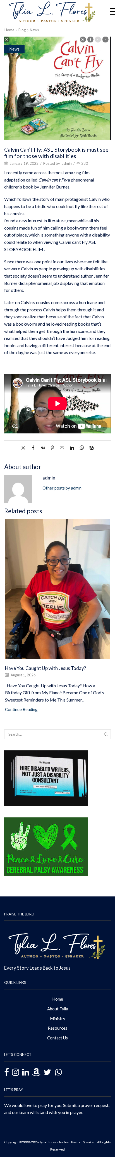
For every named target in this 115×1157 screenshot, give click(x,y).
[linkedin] (72, 448)
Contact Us (57, 1037)
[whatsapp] (82, 448)
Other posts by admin (62, 487)
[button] (9, 610)
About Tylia (57, 1008)
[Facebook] (33, 448)
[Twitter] (24, 448)
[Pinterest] (52, 448)
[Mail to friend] (62, 448)
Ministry (57, 1018)
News (34, 30)
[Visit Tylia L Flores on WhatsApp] (58, 1072)
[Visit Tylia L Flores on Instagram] (15, 1072)
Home (9, 30)
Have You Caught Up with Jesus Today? (45, 668)
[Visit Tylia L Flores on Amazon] (36, 1072)
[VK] (43, 448)
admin (67, 163)
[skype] (90, 448)
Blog (22, 30)
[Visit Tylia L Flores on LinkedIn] (25, 1072)
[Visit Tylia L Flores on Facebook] (6, 1073)
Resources (57, 1027)
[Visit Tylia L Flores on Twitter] (47, 1072)
